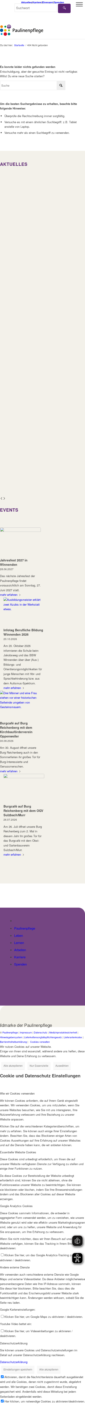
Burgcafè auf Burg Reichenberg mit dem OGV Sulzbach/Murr (23, 810)
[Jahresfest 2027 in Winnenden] (20, 541)
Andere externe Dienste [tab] (15, 1267)
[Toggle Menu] (79, 4)
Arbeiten (20, 949)
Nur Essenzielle (39, 1065)
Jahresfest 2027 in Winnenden (13, 562)
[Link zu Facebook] (68, 1046)
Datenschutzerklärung (13, 1362)
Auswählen (62, 1065)
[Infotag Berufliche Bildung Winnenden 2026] (23, 611)
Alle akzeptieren (13, 1065)
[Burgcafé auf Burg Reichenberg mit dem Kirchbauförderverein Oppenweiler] (20, 705)
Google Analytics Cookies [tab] (16, 1206)
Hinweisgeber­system (11, 1037)
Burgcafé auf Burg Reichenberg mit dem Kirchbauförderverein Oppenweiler (16, 729)
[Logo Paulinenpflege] (34, 30)
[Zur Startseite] (16, 920)
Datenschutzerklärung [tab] (13, 1343)
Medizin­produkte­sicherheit (63, 1032)
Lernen (19, 942)
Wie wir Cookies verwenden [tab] (17, 1093)
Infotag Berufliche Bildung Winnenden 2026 (23, 632)
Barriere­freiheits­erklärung (13, 1041)
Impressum (26, 1032)
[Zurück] (1, 499)
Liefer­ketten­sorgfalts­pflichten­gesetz (43, 1037)
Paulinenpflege (24, 928)
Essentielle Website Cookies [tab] (18, 1152)
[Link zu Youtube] (81, 1046)
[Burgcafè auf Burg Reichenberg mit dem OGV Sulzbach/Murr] (23, 788)
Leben (18, 935)
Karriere (20, 957)
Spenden (20, 964)
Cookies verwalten (40, 1041)
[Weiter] (4, 499)
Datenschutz (40, 1032)
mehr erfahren (8, 595)
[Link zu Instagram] (75, 1046)
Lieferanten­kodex (73, 1037)
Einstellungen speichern (17, 1369)
